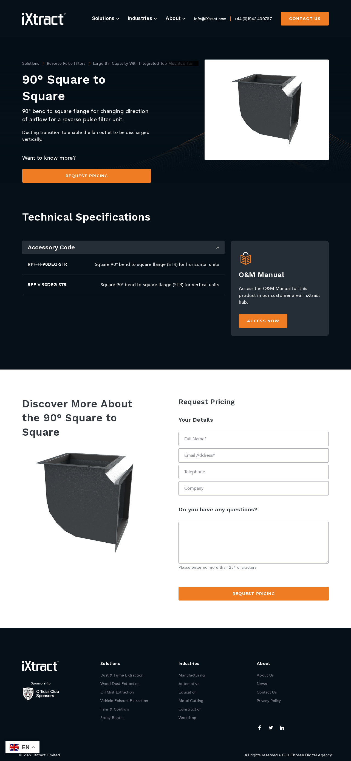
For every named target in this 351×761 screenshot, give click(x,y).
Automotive (189, 683)
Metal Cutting (191, 700)
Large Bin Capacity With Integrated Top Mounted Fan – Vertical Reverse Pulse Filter (171, 63)
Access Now (263, 321)
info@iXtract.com (210, 18)
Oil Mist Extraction (117, 692)
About (173, 18)
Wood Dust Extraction (120, 683)
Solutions (103, 18)
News (262, 683)
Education (188, 692)
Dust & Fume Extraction (121, 675)
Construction (190, 709)
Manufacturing (192, 675)
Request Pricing (87, 175)
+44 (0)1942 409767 (253, 18)
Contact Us (305, 18)
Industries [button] (189, 664)
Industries (140, 18)
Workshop (187, 717)
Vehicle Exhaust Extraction (124, 700)
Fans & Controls (114, 709)
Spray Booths (112, 717)
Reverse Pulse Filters (66, 63)
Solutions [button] (110, 664)
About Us (265, 675)
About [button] (263, 664)
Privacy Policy (269, 700)
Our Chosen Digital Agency (307, 755)
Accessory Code (51, 247)
